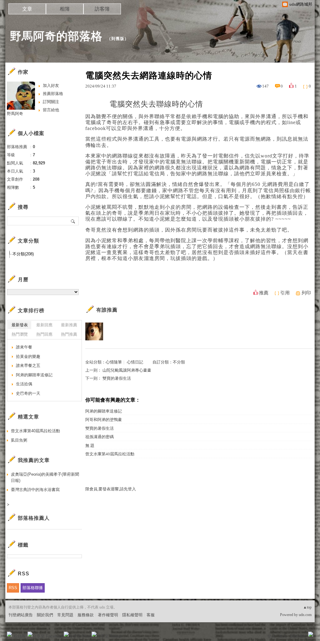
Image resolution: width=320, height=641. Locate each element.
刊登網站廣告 (20, 615)
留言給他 (51, 110)
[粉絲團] (9, 634)
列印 (306, 292)
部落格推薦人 (34, 518)
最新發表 (20, 325)
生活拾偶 (24, 384)
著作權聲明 (108, 615)
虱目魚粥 (19, 440)
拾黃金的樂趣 (28, 356)
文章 (27, 9)
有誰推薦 (107, 310)
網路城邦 (298, 636)
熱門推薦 (69, 334)
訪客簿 (102, 9)
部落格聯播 (32, 587)
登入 (271, 636)
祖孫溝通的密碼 (99, 436)
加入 (282, 636)
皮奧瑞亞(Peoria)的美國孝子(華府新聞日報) (45, 477)
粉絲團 (19, 636)
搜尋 (73, 221)
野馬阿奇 (15, 113)
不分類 (179, 362)
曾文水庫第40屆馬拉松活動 (109, 454)
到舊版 (117, 38)
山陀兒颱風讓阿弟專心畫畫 (126, 370)
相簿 (65, 9)
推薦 (263, 292)
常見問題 (65, 615)
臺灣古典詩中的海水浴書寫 (35, 489)
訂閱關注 (51, 101)
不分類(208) (23, 254)
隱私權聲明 (132, 615)
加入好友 (51, 85)
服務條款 (86, 615)
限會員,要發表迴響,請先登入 (110, 489)
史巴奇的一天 (28, 393)
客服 (151, 615)
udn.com (305, 615)
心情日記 (135, 362)
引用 (285, 292)
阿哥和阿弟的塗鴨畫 (103, 419)
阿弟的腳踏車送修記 (103, 411)
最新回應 (44, 325)
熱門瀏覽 (20, 334)
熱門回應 (44, 334)
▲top (307, 607)
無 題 (89, 445)
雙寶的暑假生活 (116, 378)
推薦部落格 (53, 93)
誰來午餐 (24, 347)
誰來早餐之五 (28, 365)
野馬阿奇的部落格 (56, 36)
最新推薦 (69, 325)
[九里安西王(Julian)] (94, 331)
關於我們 (45, 615)
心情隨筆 (114, 362)
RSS (13, 587)
